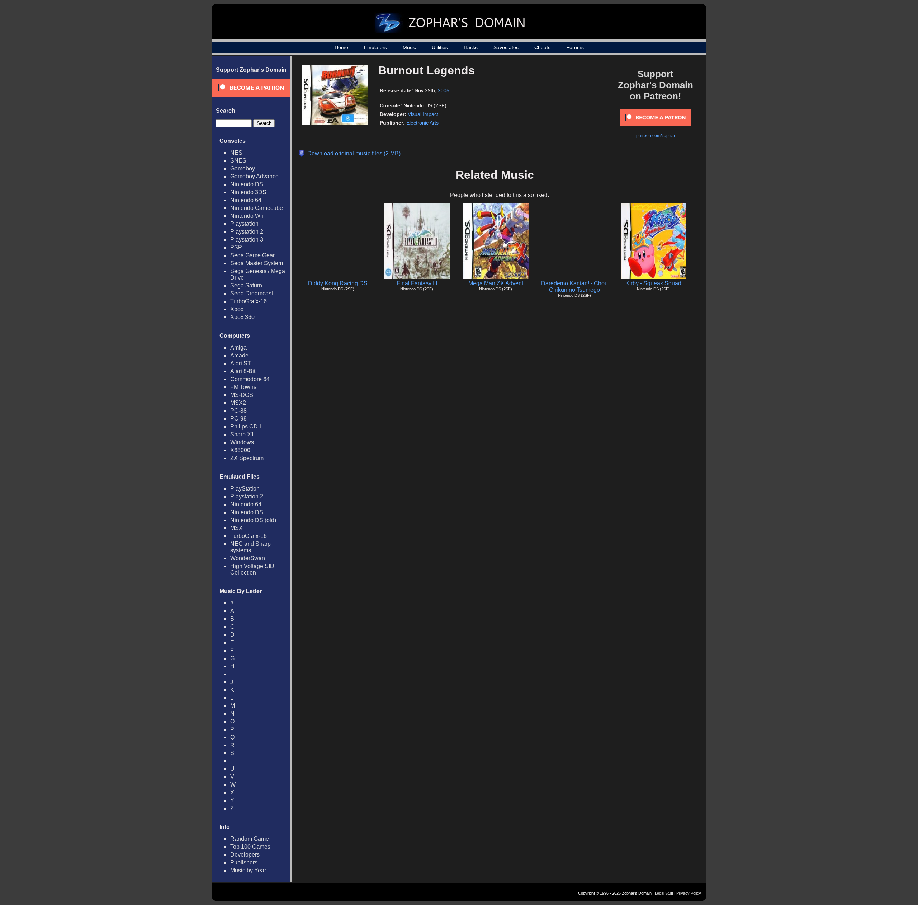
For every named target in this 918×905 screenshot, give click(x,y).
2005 (443, 90)
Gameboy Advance (254, 176)
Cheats (542, 47)
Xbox (236, 309)
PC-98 (238, 419)
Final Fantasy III (417, 283)
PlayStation (245, 489)
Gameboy (242, 168)
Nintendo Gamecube (256, 208)
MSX (236, 528)
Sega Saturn (246, 285)
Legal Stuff (664, 893)
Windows (242, 442)
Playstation (244, 224)
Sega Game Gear (252, 255)
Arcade (239, 355)
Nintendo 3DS (248, 192)
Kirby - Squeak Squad (653, 283)
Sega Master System (256, 263)
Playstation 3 (246, 239)
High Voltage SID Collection (252, 569)
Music (409, 47)
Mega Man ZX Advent (495, 283)
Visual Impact (423, 114)
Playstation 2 (246, 232)
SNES (238, 161)
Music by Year (248, 870)
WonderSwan (247, 558)
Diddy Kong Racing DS (338, 283)
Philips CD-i (245, 426)
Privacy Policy (688, 893)
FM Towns (243, 387)
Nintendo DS (246, 184)
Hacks (471, 47)
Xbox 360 (242, 317)
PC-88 (238, 411)
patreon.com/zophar (655, 135)
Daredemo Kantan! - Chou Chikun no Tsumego (574, 286)
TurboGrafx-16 (248, 301)
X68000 (240, 450)
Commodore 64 (250, 379)
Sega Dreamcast (251, 293)
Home (341, 47)
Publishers (243, 862)
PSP (236, 247)
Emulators (375, 47)
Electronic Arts (422, 123)
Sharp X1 (242, 434)
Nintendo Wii (246, 216)
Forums (575, 47)
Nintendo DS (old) (253, 520)
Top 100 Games (250, 847)
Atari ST (240, 363)
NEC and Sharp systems (250, 547)
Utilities (440, 47)
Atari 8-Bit (242, 371)
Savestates (506, 47)
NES (236, 153)
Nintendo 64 (245, 200)
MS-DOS (241, 395)
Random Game (249, 839)
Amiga (238, 347)
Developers (245, 855)
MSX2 (238, 403)
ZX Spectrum (247, 458)
